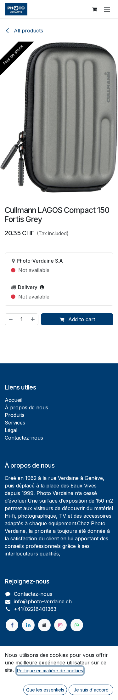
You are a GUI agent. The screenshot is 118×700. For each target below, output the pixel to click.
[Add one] (33, 319)
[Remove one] (10, 319)
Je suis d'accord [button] (91, 689)
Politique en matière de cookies (50, 670)
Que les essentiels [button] (45, 689)
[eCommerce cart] (94, 9)
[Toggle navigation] (107, 9)
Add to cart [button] (81, 319)
